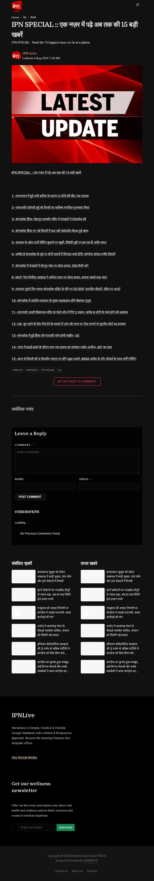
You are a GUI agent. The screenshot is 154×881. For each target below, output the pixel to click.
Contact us (61, 871)
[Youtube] (35, 767)
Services (92, 871)
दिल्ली (33, 17)
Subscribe (65, 827)
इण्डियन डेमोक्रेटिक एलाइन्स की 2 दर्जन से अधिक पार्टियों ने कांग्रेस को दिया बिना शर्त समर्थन (53, 650)
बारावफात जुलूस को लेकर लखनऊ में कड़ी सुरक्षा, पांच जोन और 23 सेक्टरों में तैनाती (54, 576)
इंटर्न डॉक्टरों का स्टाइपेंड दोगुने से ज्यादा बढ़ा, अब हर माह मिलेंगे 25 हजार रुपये (54, 594)
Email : (86, 479)
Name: (19, 479)
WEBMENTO (90, 860)
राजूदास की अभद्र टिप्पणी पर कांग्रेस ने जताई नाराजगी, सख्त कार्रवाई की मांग (54, 612)
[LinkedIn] (42, 767)
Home (15, 17)
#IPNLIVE (18, 370)
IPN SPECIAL (48, 370)
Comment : (24, 445)
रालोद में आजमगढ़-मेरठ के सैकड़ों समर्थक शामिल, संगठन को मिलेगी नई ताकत (53, 630)
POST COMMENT (30, 496)
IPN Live (30, 53)
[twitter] (29, 767)
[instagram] (22, 767)
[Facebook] (15, 767)
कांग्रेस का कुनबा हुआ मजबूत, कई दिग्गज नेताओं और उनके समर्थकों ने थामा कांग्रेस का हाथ (53, 668)
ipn (59, 370)
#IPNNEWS (32, 370)
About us (77, 871)
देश (24, 17)
